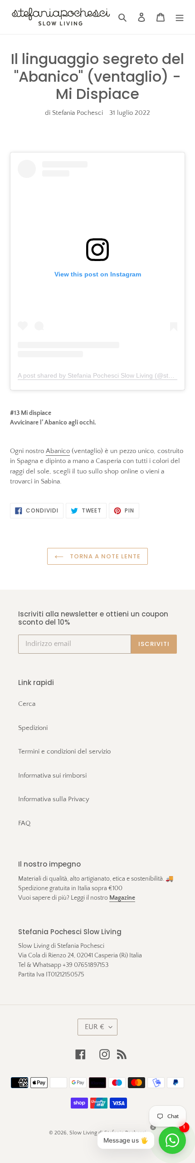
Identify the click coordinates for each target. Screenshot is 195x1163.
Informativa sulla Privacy (53, 799)
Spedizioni (33, 728)
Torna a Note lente (104, 556)
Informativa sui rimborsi (52, 775)
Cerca (26, 704)
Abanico (58, 451)
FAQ (24, 823)
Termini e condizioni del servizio (64, 751)
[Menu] (179, 17)
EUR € (94, 1027)
